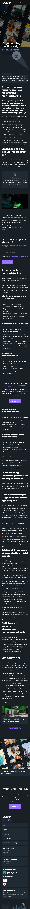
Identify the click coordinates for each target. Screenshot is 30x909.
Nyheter (5, 830)
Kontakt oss (6, 838)
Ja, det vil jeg (7, 262)
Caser (4, 825)
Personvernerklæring (9, 843)
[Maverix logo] (9, 3)
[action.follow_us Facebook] (4, 820)
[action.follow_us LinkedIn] (9, 820)
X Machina (6, 834)
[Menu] (26, 2)
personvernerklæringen (19, 256)
